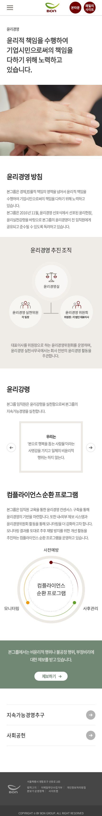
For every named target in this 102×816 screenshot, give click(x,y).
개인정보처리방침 (76, 787)
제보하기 (49, 676)
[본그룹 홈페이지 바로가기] (52, 10)
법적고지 (32, 787)
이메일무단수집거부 (51, 787)
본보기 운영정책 (35, 791)
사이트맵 (53, 791)
